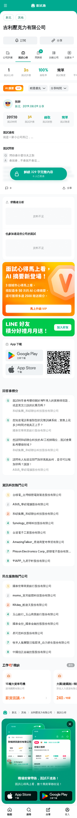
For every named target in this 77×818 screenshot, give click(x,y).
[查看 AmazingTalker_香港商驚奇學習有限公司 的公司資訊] (38, 542)
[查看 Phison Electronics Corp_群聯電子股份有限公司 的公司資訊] (38, 551)
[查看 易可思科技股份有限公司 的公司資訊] (38, 633)
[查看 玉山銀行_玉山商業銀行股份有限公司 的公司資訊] (38, 614)
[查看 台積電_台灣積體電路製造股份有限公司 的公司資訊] (38, 495)
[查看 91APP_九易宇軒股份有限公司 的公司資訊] (38, 561)
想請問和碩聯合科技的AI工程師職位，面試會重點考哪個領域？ (42, 442)
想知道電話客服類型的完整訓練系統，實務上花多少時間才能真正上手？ (42, 422)
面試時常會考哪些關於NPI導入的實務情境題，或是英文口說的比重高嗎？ (41, 403)
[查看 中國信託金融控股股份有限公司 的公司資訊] (38, 652)
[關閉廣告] (70, 724)
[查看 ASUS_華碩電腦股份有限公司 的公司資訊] (38, 504)
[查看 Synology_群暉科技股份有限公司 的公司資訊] (38, 523)
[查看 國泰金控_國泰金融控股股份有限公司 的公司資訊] (38, 623)
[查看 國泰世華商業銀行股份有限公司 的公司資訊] (38, 586)
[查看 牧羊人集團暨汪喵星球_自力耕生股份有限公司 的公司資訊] (38, 642)
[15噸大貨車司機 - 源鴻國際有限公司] (26, 687)
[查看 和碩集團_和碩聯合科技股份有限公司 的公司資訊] (38, 513)
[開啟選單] (5, 5)
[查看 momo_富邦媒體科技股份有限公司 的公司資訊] (38, 595)
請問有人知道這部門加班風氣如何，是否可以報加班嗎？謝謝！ (42, 462)
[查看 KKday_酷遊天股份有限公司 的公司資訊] (38, 605)
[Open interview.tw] (5, 712)
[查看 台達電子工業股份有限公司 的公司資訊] (38, 532)
